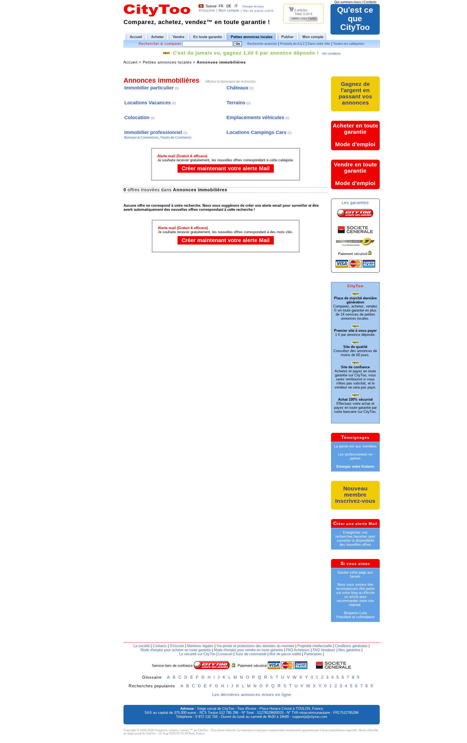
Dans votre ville (319, 44)
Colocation (136, 117)
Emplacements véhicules (255, 117)
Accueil (131, 62)
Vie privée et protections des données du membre (255, 646)
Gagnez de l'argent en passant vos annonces (355, 93)
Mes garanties (349, 650)
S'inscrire (207, 10)
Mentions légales (200, 646)
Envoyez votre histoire (355, 466)
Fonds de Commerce (176, 137)
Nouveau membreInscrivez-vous (355, 494)
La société (142, 646)
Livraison (225, 654)
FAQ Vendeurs (324, 650)
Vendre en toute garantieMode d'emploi (355, 173)
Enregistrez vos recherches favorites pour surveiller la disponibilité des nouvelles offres (355, 538)
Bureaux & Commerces (141, 137)
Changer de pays (253, 6)
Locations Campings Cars (256, 132)
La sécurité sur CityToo (197, 654)
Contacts (369, 2)
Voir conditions (331, 53)
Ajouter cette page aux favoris (355, 574)
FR (221, 6)
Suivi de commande (250, 654)
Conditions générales (351, 646)
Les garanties (355, 202)
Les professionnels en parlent (355, 456)
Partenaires (313, 654)
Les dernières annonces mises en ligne (251, 694)
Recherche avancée (262, 44)
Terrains (235, 102)
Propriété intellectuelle (314, 646)
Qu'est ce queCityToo (355, 19)
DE (228, 6)
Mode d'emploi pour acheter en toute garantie (176, 650)
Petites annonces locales (167, 62)
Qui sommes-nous (347, 2)
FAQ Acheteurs (298, 650)
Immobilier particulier (149, 88)
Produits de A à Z (292, 44)
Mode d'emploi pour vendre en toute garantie (248, 650)
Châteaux (237, 88)
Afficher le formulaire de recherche (230, 81)
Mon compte (229, 10)
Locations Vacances (147, 102)
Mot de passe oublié (258, 10)
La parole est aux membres (355, 446)
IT (236, 6)
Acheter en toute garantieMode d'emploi (355, 134)
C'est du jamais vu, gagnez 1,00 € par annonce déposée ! (246, 53)
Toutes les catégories (348, 44)
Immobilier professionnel (153, 132)
